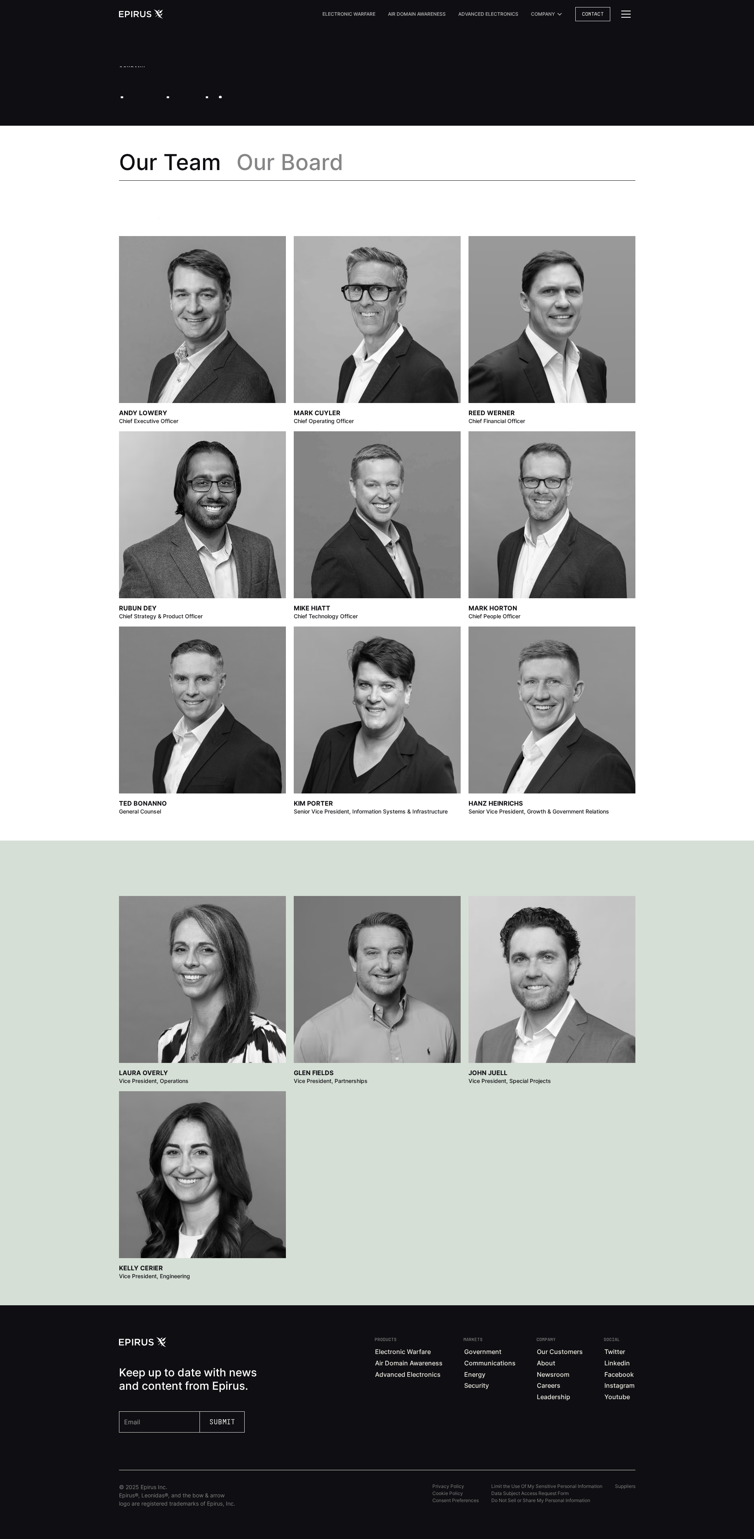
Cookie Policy (447, 1493)
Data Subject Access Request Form (530, 1493)
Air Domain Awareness (417, 14)
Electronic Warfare (348, 14)
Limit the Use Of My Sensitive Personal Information (546, 1486)
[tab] (170, 162)
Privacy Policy (448, 1486)
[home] (141, 14)
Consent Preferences (455, 1500)
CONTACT (593, 14)
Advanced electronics (488, 14)
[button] (547, 14)
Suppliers (625, 1486)
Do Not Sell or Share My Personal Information (540, 1500)
